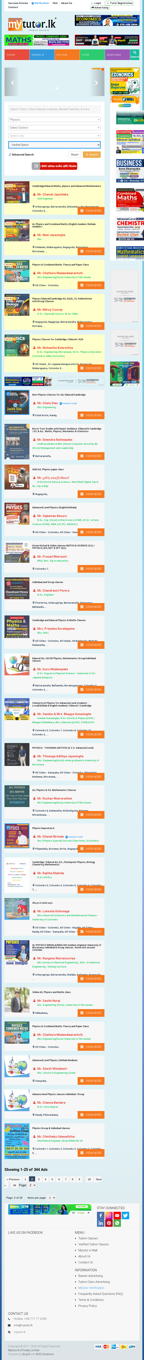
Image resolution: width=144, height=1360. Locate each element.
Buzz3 (26, 1354)
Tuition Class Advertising (94, 1282)
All (14, 1185)
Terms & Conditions (91, 1300)
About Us (84, 1256)
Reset (75, 154)
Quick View (18, 195)
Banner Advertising (90, 1276)
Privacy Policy (87, 1306)
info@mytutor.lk (23, 1325)
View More (92, 211)
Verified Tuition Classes (93, 1244)
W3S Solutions (45, 1354)
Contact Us (85, 1262)
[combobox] (54, 119)
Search (93, 154)
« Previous (13, 1179)
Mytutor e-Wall (87, 1250)
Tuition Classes (88, 1238)
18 (89, 1179)
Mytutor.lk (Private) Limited (23, 1350)
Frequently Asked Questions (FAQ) (100, 1294)
